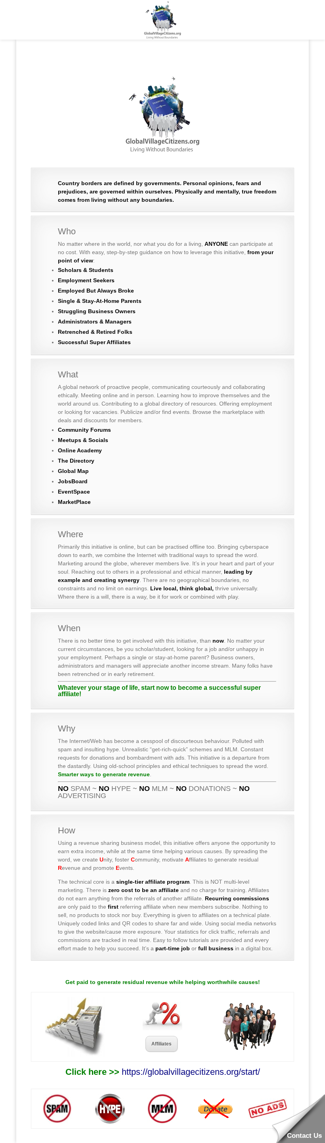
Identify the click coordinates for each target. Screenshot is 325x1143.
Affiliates (161, 1044)
